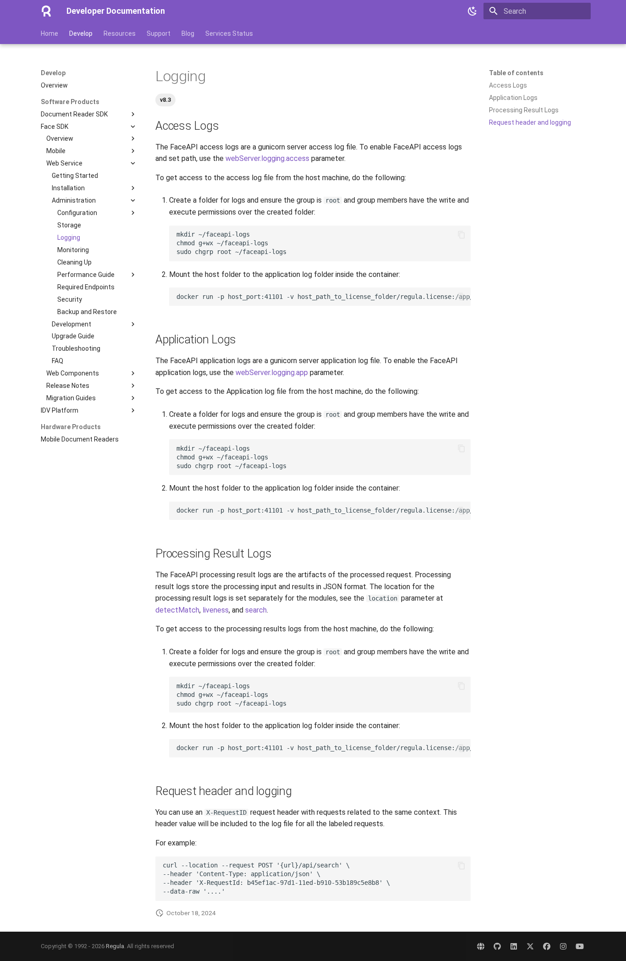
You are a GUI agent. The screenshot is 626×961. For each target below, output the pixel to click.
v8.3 (165, 99)
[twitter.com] (530, 946)
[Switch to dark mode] (472, 11)
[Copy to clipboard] (461, 234)
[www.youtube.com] (579, 946)
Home (49, 33)
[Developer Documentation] (46, 11)
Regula (115, 946)
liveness (216, 610)
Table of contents (516, 73)
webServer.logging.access (267, 158)
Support (158, 33)
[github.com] (497, 946)
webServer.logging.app (272, 372)
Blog (187, 33)
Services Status (229, 33)
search (256, 610)
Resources (120, 33)
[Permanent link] (150, 76)
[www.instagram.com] (563, 946)
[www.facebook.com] (546, 946)
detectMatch (177, 610)
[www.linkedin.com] (513, 946)
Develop (81, 33)
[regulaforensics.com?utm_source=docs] (480, 946)
